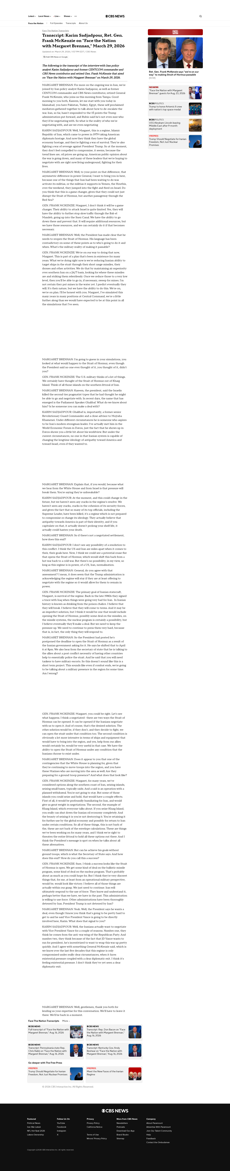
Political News (33, 1123)
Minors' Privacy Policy (97, 1139)
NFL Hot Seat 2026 (36, 1131)
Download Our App (125, 1131)
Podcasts (121, 1127)
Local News (44, 16)
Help (148, 1135)
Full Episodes (56, 23)
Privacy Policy (93, 1123)
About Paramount (154, 1123)
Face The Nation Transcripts (55, 31)
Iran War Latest (34, 1127)
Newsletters (122, 1123)
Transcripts (71, 23)
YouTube (61, 1123)
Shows (67, 16)
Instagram (61, 1131)
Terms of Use (93, 1135)
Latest (31, 16)
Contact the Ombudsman (158, 1142)
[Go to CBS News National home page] (115, 16)
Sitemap (120, 1139)
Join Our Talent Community (159, 1131)
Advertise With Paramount (158, 1127)
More (65, 1021)
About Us (83, 23)
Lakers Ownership (35, 1135)
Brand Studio (123, 1135)
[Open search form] (200, 16)
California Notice (94, 1127)
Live (57, 16)
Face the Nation (35, 23)
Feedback (151, 1139)
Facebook (61, 1127)
